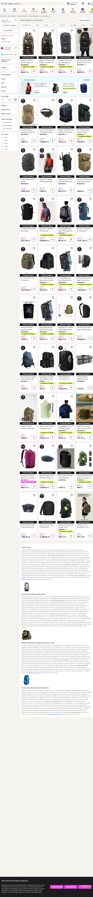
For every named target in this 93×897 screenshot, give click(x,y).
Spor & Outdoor (11, 16)
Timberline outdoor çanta (34, 673)
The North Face (26, 25)
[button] (26, 55)
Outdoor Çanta (45, 16)
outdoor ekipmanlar (26, 579)
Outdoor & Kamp (22, 16)
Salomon (62, 25)
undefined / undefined (9, 25)
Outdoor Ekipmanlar (33, 16)
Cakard (46, 25)
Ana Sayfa (3, 16)
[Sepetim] (82, 3)
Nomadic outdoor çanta (55, 714)
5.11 (54, 25)
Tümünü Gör (87, 80)
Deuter (37, 25)
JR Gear (83, 25)
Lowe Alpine (73, 25)
